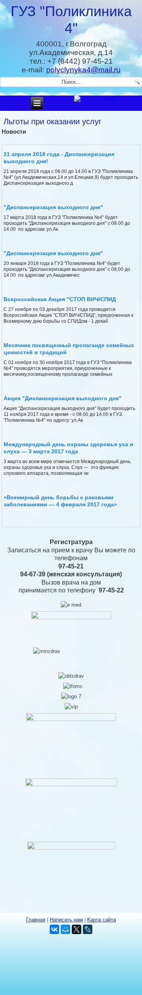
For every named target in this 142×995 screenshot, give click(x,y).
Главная (35, 920)
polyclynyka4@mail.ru (83, 70)
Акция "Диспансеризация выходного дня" (62, 398)
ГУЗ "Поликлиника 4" (71, 19)
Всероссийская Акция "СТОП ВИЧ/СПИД (60, 299)
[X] (76, 929)
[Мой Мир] (65, 929)
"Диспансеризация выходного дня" (53, 207)
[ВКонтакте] (54, 929)
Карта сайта (101, 920)
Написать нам (66, 920)
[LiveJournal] (87, 929)
